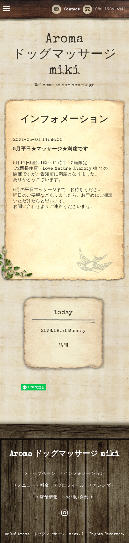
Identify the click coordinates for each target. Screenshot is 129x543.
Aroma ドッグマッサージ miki (64, 55)
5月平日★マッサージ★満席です (50, 149)
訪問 (63, 346)
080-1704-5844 (110, 10)
